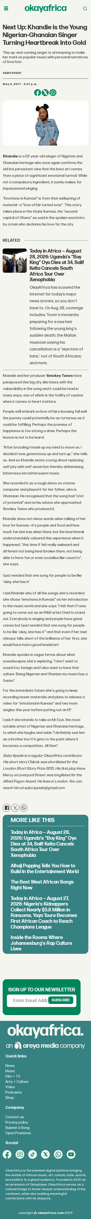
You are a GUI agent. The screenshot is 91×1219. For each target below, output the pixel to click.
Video (10, 1087)
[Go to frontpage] (45, 8)
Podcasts (13, 1092)
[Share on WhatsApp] (52, 92)
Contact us (14, 1117)
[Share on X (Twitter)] (45, 92)
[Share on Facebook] (37, 92)
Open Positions (18, 1133)
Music (10, 1071)
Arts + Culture (17, 1081)
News (10, 1066)
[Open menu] (6, 8)
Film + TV (12, 1076)
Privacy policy (16, 1122)
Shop (9, 1097)
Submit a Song (17, 1128)
